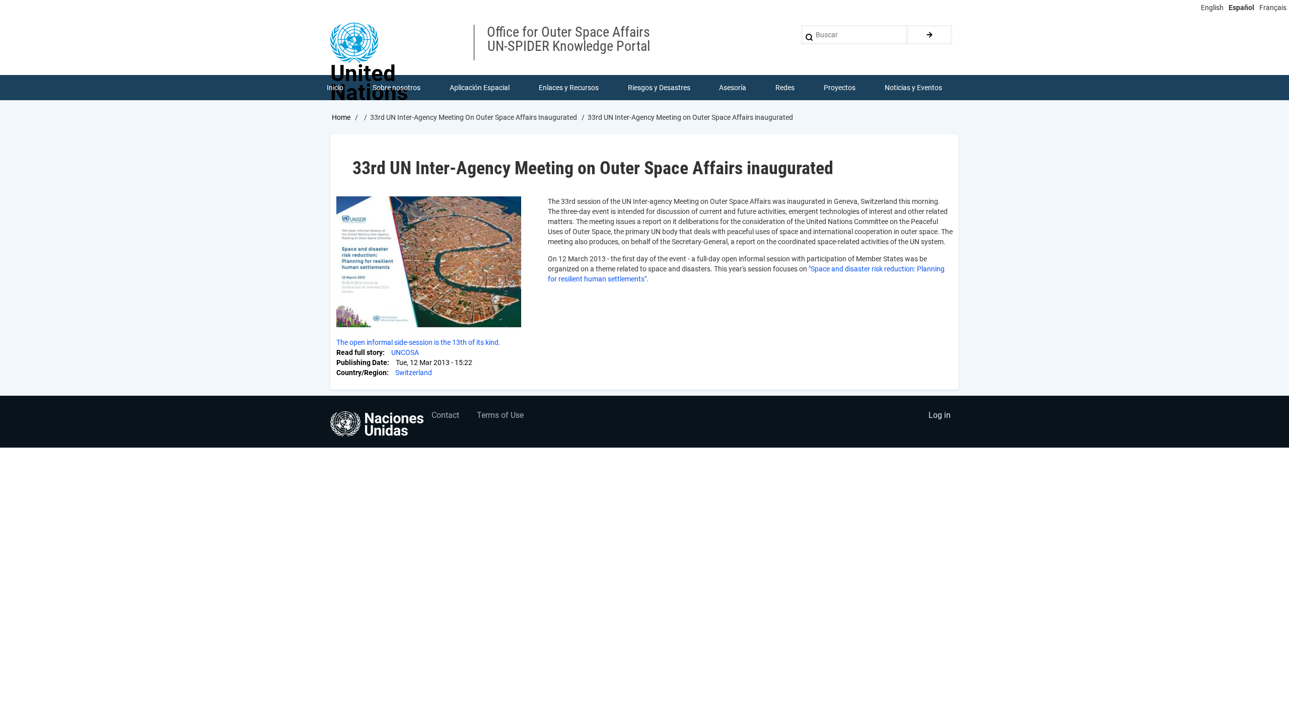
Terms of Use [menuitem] (500, 415)
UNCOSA (405, 352)
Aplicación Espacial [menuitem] (480, 88)
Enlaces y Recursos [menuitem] (569, 88)
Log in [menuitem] (939, 415)
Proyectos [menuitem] (839, 88)
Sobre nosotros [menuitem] (396, 88)
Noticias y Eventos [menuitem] (913, 88)
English (1212, 8)
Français (1272, 8)
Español (1241, 8)
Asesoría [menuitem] (732, 88)
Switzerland (413, 373)
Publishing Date (361, 362)
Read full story (359, 352)
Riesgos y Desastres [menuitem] (659, 88)
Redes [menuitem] (785, 88)
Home (341, 117)
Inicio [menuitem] (335, 88)
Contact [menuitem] (445, 415)
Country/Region (361, 373)
